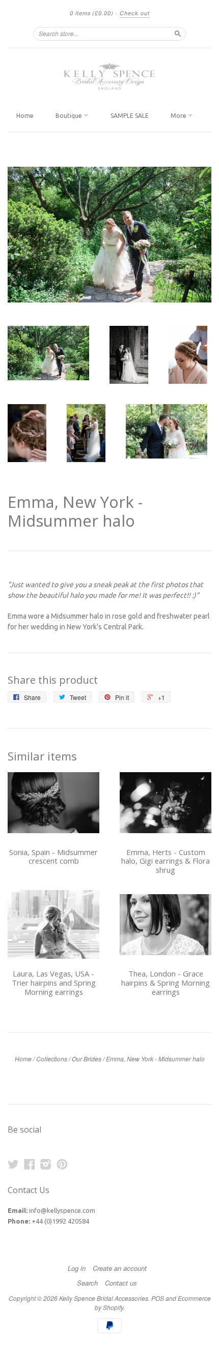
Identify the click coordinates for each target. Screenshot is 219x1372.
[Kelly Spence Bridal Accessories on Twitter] (13, 1164)
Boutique (70, 115)
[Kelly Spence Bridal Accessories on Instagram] (45, 1164)
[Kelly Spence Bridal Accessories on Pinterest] (62, 1164)
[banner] (109, 76)
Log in (77, 1268)
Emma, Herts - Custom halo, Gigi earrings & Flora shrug (165, 861)
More (179, 115)
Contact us (121, 1283)
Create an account (120, 1268)
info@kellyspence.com (62, 1210)
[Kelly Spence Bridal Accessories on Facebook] (29, 1164)
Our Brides (86, 1058)
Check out (135, 13)
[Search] (178, 34)
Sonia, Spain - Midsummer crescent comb (53, 856)
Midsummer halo (77, 616)
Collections (51, 1058)
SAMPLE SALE (130, 115)
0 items (92, 13)
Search (87, 1283)
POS (157, 1298)
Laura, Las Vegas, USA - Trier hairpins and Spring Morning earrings (54, 982)
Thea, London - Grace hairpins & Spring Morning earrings (165, 982)
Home (25, 115)
